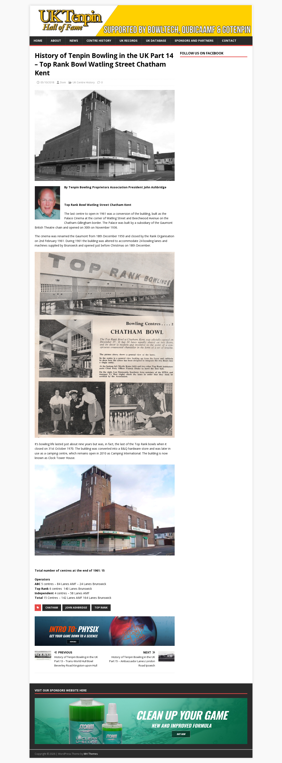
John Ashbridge (76, 607)
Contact (229, 40)
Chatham (51, 607)
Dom (63, 82)
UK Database (156, 40)
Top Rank (101, 607)
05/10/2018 (47, 82)
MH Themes (91, 754)
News (74, 40)
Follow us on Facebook (201, 53)
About (56, 40)
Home (38, 40)
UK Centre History (84, 82)
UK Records (128, 40)
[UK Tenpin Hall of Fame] (141, 34)
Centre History (98, 40)
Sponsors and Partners (194, 40)
